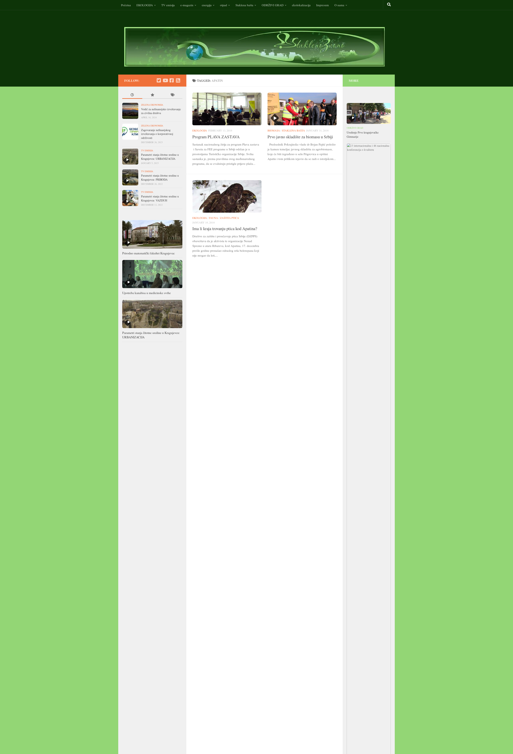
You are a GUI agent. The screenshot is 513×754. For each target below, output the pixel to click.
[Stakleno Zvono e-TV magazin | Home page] (254, 47)
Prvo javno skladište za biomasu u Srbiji (300, 136)
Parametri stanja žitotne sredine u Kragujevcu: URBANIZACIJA (160, 157)
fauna (213, 218)
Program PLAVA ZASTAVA (216, 136)
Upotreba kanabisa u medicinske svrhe (146, 293)
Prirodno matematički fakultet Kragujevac (148, 253)
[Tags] (172, 95)
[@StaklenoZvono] (158, 80)
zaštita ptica (229, 218)
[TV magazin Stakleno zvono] (165, 80)
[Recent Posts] (132, 95)
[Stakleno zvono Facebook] (171, 80)
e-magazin (186, 5)
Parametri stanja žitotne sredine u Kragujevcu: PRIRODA (160, 177)
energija (207, 5)
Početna (126, 5)
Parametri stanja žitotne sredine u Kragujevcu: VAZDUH (160, 198)
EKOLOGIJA (144, 5)
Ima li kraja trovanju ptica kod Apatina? (224, 228)
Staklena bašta (244, 5)
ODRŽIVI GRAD (273, 5)
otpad (223, 5)
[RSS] (178, 80)
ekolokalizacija (301, 5)
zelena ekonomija (152, 104)
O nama (339, 5)
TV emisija (168, 5)
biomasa (274, 130)
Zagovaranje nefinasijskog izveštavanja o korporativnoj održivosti (157, 134)
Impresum (322, 5)
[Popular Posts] (152, 95)
